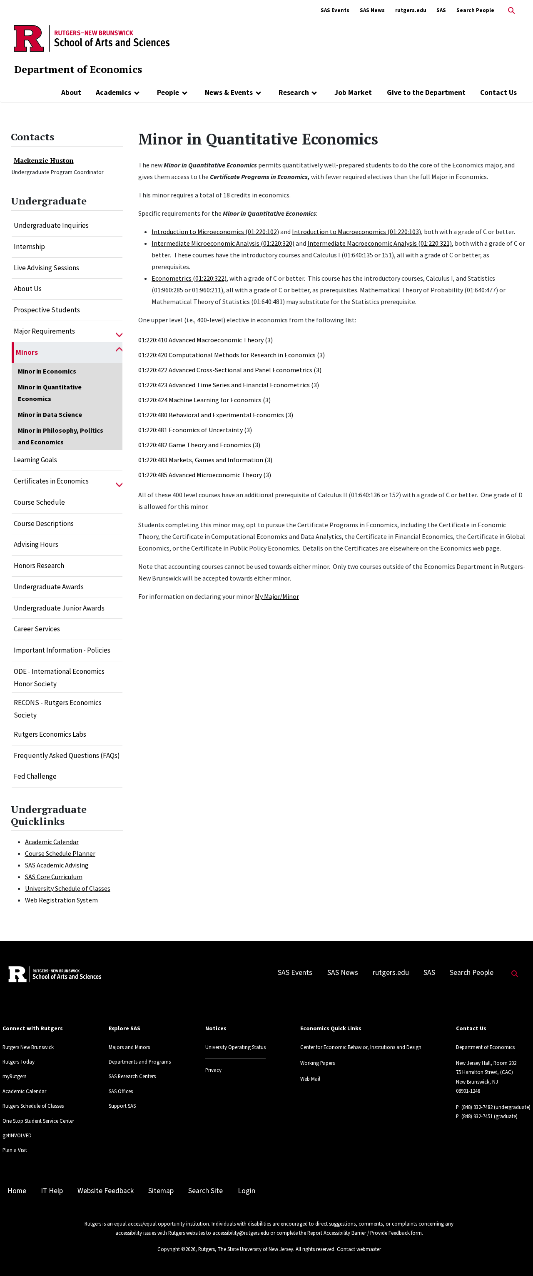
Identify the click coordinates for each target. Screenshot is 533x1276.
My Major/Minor (277, 596)
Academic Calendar (52, 841)
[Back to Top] (515, 1256)
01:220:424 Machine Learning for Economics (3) (204, 400)
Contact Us (498, 92)
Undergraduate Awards (49, 586)
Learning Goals (35, 459)
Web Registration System (61, 900)
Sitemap (161, 1190)
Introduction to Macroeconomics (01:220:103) (356, 231)
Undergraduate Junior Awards (59, 608)
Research (294, 92)
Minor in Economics (47, 371)
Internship (29, 246)
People (168, 92)
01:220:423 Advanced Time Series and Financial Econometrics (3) (228, 385)
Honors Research (39, 565)
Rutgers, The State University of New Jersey (245, 1249)
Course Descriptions (44, 523)
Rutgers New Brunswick (28, 1047)
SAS (441, 10)
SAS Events (335, 10)
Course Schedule (39, 502)
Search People (475, 10)
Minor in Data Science (50, 414)
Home (16, 1190)
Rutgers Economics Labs (50, 734)
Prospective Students (47, 309)
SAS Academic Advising (57, 865)
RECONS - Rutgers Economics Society (58, 709)
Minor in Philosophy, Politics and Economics (60, 436)
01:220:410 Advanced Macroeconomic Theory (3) (205, 340)
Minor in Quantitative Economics (50, 393)
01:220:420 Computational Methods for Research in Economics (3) (231, 355)
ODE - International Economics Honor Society (59, 677)
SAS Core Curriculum (53, 876)
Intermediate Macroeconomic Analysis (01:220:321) (379, 243)
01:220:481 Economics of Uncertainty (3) (195, 430)
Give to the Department (426, 92)
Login (246, 1190)
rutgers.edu (410, 10)
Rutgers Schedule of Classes (33, 1105)
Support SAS (122, 1105)
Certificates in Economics (51, 481)
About (71, 92)
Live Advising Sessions (46, 267)
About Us (28, 288)
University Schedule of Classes (67, 888)
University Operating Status (235, 1047)
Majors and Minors (129, 1047)
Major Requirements (44, 331)
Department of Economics (78, 69)
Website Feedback (105, 1190)
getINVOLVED (17, 1135)
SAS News (372, 10)
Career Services (37, 628)
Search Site (205, 1190)
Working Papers (317, 1062)
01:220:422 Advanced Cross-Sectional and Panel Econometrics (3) (229, 370)
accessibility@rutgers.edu (240, 1232)
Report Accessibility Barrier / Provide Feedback (358, 1232)
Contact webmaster (359, 1249)
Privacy (213, 1070)
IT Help (52, 1190)
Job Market (353, 92)
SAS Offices (121, 1091)
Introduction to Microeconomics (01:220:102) (215, 231)
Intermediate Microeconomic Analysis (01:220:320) (223, 243)
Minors (27, 352)
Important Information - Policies (62, 650)
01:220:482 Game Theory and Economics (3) (199, 445)
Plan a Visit (14, 1149)
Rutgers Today (18, 1061)
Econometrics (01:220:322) (189, 278)
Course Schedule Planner (60, 853)
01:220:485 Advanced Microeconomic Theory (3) (204, 475)
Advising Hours (36, 544)
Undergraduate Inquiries (51, 225)
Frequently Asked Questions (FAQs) (67, 755)
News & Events (229, 92)
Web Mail (310, 1078)
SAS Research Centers (132, 1076)
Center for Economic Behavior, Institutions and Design (360, 1047)
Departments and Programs (140, 1061)
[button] (119, 331)
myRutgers (14, 1076)
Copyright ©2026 (176, 1249)
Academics (113, 92)
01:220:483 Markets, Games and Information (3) (205, 460)
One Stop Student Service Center (38, 1120)
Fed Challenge (35, 776)
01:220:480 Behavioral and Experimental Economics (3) (215, 415)
